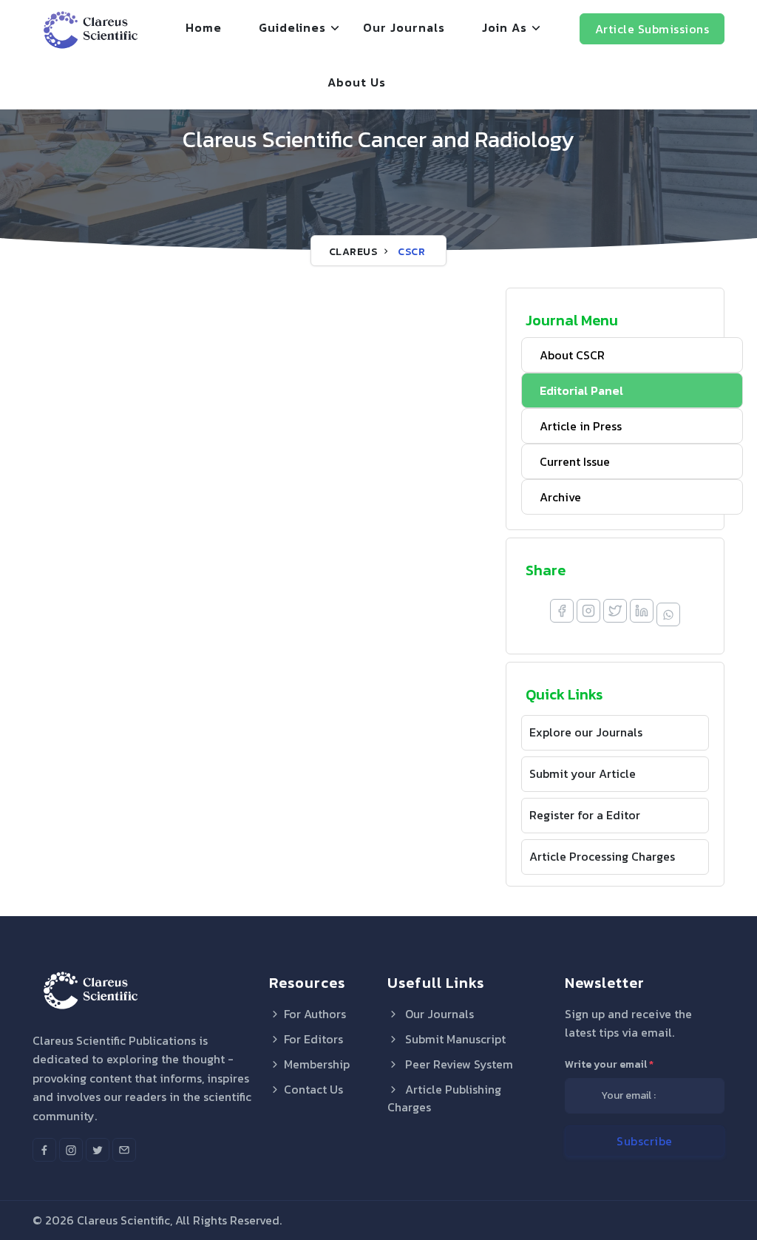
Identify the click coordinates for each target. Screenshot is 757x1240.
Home (204, 27)
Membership (317, 1064)
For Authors (315, 1014)
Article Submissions (652, 29)
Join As (504, 27)
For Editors (313, 1039)
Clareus (353, 252)
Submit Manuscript (454, 1039)
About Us (356, 82)
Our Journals (404, 27)
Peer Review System (457, 1064)
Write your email (609, 1064)
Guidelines (292, 27)
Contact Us (313, 1089)
